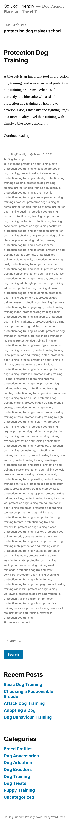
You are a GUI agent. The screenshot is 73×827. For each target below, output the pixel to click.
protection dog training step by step (35, 488)
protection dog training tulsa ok (23, 531)
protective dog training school (23, 603)
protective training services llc (45, 608)
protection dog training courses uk (25, 278)
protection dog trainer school (39, 173)
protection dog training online (32, 393)
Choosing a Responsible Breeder (28, 694)
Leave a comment (19, 622)
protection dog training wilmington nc (27, 579)
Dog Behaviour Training (28, 717)
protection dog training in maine (36, 340)
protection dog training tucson (37, 527)
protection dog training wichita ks (38, 574)
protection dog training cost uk (23, 269)
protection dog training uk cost (23, 541)
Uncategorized (19, 797)
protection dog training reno (31, 431)
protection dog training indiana (34, 364)
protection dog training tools (22, 517)
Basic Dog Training (23, 684)
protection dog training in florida (24, 331)
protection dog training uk (41, 536)
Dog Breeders (18, 769)
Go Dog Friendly (19, 6)
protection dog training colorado (24, 249)
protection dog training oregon (33, 407)
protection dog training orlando (23, 412)
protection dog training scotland (35, 474)
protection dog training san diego (36, 460)
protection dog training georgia (23, 307)
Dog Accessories (21, 755)
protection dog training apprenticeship (28, 192)
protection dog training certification (26, 230)
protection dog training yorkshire (39, 593)
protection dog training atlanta (31, 206)
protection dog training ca (29, 216)
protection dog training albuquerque (37, 187)
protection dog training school (23, 464)
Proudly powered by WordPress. (45, 817)
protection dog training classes (34, 240)
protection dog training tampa (28, 503)
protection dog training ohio (21, 383)
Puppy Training (19, 790)
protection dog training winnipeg (24, 584)
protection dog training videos (40, 546)
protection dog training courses (44, 273)
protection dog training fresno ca (43, 302)
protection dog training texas (36, 512)
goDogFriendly (17, 154)
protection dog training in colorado (33, 326)
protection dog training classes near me (29, 245)
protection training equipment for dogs (28, 598)
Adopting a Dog (20, 710)
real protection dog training (21, 612)
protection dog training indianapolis (26, 369)
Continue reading (19, 135)
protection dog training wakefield (25, 550)
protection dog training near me (34, 378)
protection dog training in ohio (30, 355)
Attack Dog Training (24, 703)
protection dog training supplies (24, 493)
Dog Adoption (18, 762)
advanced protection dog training (29, 164)
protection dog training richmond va (37, 441)
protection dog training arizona (23, 197)
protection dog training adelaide (24, 178)
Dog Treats (15, 783)
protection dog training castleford (40, 226)
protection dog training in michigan (26, 345)
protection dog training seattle (23, 479)
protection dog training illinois (41, 312)
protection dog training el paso (37, 288)
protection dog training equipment (25, 293)
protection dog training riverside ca (26, 445)
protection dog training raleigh (43, 417)
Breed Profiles (18, 748)
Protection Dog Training (26, 56)
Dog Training (16, 159)
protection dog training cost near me (34, 264)
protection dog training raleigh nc (25, 421)
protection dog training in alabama (25, 316)
